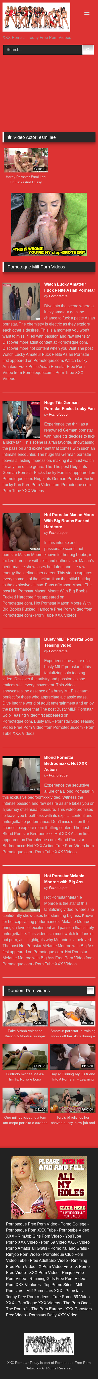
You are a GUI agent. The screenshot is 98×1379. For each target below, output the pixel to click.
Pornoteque (58, 296)
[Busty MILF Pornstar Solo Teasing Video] (21, 674)
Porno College (73, 1224)
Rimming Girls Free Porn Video (57, 1278)
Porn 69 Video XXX (58, 1242)
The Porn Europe (46, 1309)
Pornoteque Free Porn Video (31, 1224)
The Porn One (75, 1303)
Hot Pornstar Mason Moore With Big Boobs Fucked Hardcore (69, 521)
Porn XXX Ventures (23, 1285)
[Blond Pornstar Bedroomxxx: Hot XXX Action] (21, 792)
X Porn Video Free (55, 1266)
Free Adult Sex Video (49, 1260)
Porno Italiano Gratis (69, 1248)
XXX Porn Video (44, 1272)
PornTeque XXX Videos (39, 1303)
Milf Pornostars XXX (44, 1291)
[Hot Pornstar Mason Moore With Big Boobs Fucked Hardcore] (21, 549)
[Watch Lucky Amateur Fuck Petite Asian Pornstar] (21, 319)
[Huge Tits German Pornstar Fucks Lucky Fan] (21, 437)
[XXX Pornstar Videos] (40, 18)
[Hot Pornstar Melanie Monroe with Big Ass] (21, 910)
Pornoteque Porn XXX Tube (31, 1230)
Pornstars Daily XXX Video (53, 1315)
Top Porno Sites (58, 1285)
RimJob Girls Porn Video (40, 1236)
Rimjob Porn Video (23, 1254)
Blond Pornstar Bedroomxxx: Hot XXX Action (65, 763)
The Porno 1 (17, 1309)
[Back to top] (82, 1364)
